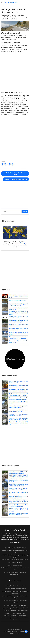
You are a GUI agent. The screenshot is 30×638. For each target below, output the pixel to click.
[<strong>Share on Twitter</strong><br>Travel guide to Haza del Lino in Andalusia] (5, 164)
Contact (18, 633)
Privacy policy (10, 629)
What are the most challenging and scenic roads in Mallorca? (15, 596)
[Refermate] (15, 359)
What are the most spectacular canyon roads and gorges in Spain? (18, 398)
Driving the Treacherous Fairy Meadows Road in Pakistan (18, 505)
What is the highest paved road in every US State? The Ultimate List (18, 337)
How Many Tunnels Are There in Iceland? (15, 585)
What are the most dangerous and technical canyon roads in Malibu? (18, 390)
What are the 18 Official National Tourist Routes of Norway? (18, 410)
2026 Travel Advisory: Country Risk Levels (15, 588)
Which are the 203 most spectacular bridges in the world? (18, 325)
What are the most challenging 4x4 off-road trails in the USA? (18, 304)
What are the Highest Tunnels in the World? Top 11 (15, 608)
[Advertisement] (15, 194)
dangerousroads (10, 2)
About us (12, 633)
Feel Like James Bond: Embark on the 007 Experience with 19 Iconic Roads (18, 296)
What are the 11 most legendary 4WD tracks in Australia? (15, 601)
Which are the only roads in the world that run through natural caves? (18, 386)
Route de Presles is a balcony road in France (18, 480)
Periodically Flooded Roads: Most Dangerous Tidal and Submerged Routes (18, 313)
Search (25, 211)
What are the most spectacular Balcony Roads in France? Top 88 (18, 419)
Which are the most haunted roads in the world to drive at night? (18, 321)
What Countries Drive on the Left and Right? (15, 605)
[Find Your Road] (15, 232)
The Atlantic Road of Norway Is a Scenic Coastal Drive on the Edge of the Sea (18, 501)
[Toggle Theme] (26, 631)
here (19, 537)
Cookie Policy (23, 631)
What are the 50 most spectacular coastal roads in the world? (18, 406)
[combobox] (12, 211)
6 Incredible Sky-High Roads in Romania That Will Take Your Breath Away (15, 619)
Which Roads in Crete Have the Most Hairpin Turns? (18, 308)
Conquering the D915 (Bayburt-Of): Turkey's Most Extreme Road (18, 489)
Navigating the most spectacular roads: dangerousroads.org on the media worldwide (15, 614)
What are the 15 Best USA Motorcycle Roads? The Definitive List (18, 423)
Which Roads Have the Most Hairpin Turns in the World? (18, 317)
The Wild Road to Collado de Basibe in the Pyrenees (16, 173)
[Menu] (2, 2)
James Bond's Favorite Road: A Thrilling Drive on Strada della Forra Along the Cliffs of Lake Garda (18, 477)
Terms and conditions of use (11, 631)
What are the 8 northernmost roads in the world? (15, 610)
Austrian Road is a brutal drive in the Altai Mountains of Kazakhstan (18, 472)
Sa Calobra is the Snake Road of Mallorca (18, 493)
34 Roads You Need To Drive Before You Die (18, 402)
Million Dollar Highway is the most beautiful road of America (18, 497)
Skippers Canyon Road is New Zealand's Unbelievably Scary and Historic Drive (18, 510)
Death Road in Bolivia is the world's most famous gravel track (18, 514)
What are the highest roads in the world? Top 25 (18, 341)
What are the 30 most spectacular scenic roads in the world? (18, 414)
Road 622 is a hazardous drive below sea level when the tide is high (18, 485)
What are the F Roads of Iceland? (17, 300)
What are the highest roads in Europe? (18, 333)
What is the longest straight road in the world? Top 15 (18, 329)
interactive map (20, 243)
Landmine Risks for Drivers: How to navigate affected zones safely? (15, 592)
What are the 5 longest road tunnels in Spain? (15, 179)
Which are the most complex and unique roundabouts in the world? (18, 394)
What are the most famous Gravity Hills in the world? (18, 382)
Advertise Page (19, 629)
